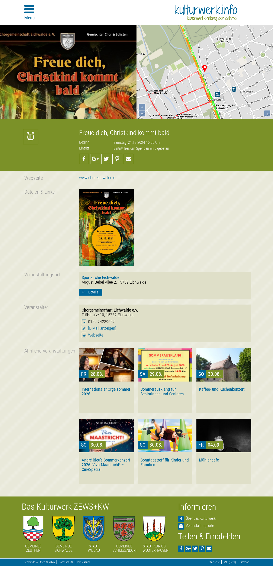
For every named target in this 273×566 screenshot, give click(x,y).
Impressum (83, 562)
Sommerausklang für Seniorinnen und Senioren (162, 391)
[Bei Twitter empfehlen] (106, 159)
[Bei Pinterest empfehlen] (117, 159)
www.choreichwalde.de (98, 177)
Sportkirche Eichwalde (100, 277)
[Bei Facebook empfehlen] (84, 159)
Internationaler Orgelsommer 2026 (106, 391)
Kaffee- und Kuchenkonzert (222, 389)
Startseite (214, 562)
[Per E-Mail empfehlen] (129, 159)
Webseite (95, 335)
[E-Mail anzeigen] (102, 328)
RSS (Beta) (230, 562)
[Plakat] (106, 227)
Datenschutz (66, 562)
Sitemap (244, 562)
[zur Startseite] (206, 12)
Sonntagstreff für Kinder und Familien (165, 462)
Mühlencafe (209, 460)
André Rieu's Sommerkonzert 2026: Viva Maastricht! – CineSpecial (106, 465)
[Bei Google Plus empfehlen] (95, 159)
